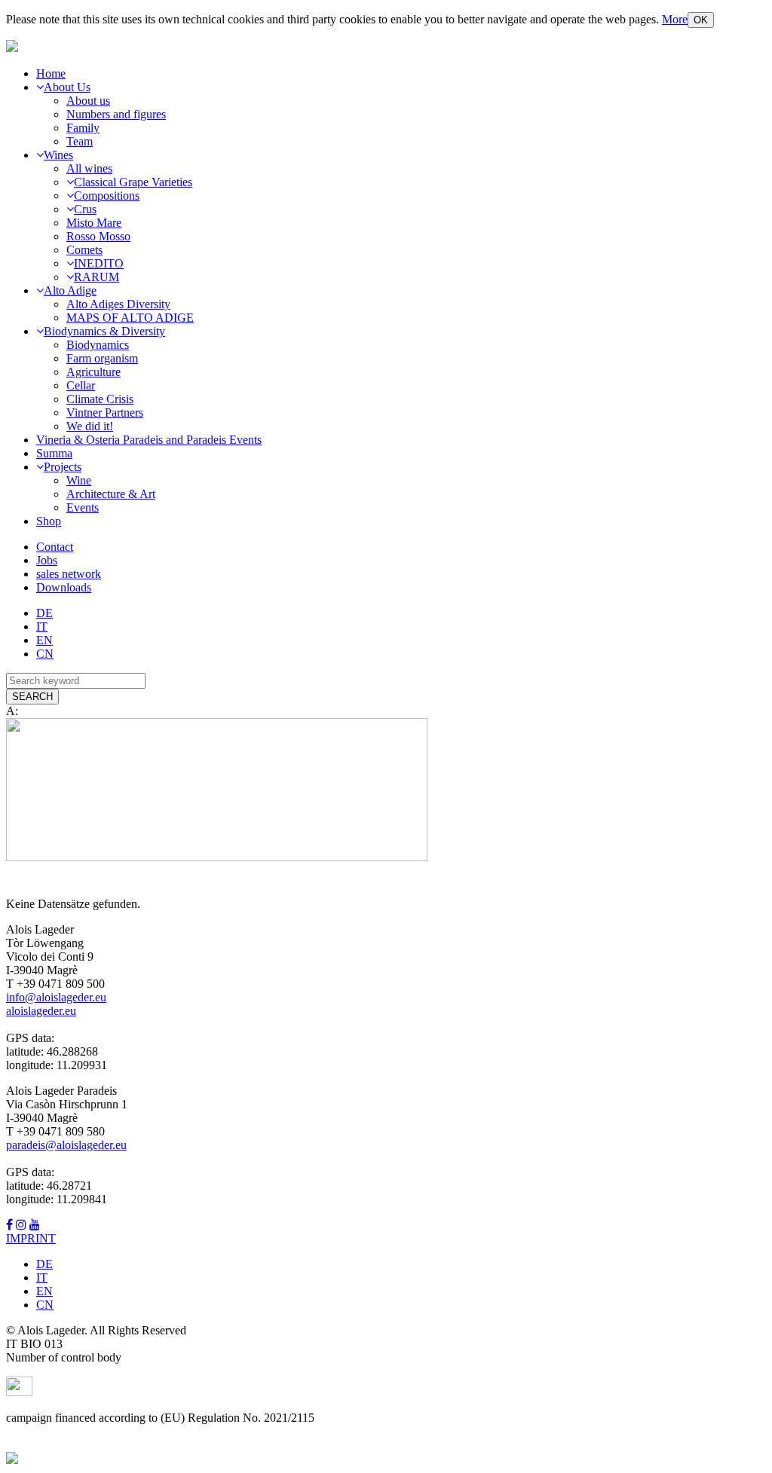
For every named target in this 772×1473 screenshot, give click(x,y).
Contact (54, 546)
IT (41, 626)
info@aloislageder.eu (56, 997)
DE (44, 613)
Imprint (31, 1238)
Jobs (46, 560)
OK (701, 20)
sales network (68, 573)
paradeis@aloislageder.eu (66, 1144)
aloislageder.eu (41, 1010)
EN (44, 640)
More (675, 19)
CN (45, 653)
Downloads (63, 587)
